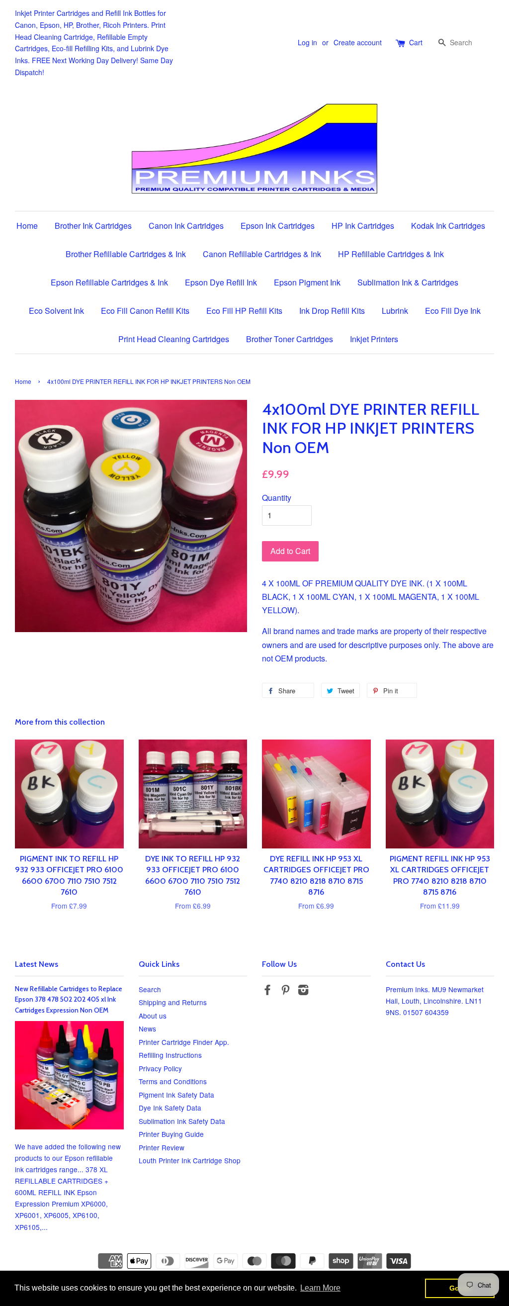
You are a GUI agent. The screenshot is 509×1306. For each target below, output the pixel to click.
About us (153, 1016)
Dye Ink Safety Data (170, 1108)
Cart (416, 42)
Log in (307, 42)
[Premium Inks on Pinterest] (285, 991)
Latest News (36, 964)
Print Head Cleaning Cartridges (173, 339)
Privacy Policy (160, 1068)
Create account (358, 42)
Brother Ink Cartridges (93, 225)
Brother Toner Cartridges (289, 339)
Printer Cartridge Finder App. (184, 1042)
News (147, 1028)
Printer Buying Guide (171, 1134)
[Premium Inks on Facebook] (267, 991)
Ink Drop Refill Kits (332, 310)
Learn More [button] (320, 1288)
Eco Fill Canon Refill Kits (145, 310)
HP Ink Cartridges (363, 225)
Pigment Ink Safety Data (176, 1095)
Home (27, 225)
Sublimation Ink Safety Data (182, 1121)
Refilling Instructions (170, 1055)
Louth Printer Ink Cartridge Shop (190, 1160)
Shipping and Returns (173, 1002)
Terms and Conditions (173, 1081)
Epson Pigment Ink (307, 282)
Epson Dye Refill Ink (221, 282)
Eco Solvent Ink (56, 310)
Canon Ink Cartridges (186, 225)
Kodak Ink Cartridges (448, 225)
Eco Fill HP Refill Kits (244, 310)
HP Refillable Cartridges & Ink (391, 254)
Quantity (276, 497)
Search (150, 989)
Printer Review (161, 1147)
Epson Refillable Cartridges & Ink (109, 282)
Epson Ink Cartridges (278, 225)
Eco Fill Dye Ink (453, 310)
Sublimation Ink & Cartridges (407, 282)
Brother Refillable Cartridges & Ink (126, 254)
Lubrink (395, 310)
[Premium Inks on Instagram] (303, 991)
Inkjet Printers (374, 339)
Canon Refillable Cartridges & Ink (262, 254)
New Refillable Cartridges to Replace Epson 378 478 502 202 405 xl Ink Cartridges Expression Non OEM (68, 1000)
